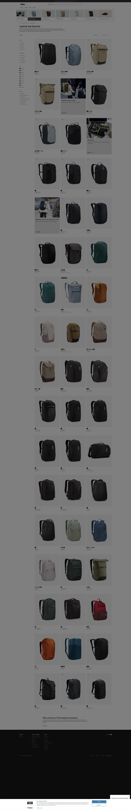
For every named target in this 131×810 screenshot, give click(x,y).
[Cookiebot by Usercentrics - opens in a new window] (29, 808)
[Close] (128, 796)
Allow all (99, 801)
